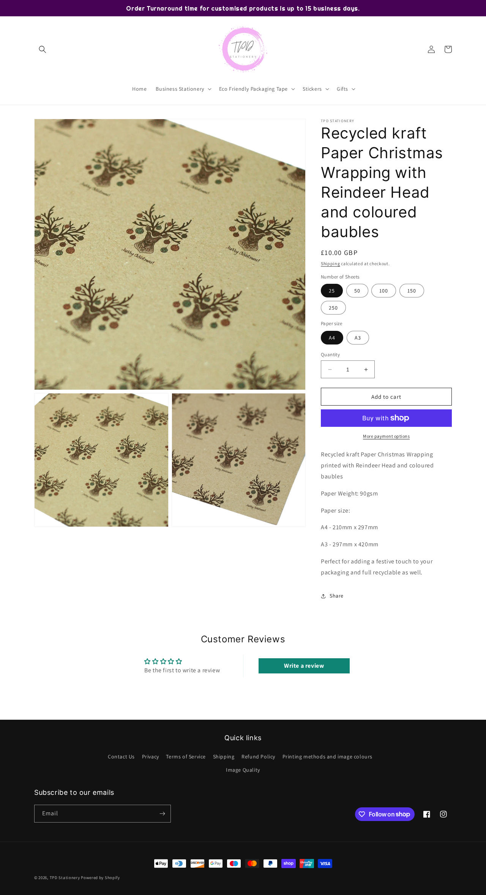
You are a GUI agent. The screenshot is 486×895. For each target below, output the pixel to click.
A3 (358, 337)
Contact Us (121, 756)
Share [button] (337, 595)
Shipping (330, 263)
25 (332, 290)
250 (333, 307)
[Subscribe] (162, 814)
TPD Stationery (65, 877)
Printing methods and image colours (327, 756)
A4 (332, 337)
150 (411, 290)
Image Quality (243, 769)
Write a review (304, 666)
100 (383, 290)
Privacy (150, 756)
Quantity (330, 354)
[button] (42, 49)
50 (357, 290)
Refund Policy (258, 756)
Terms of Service (186, 756)
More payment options (386, 436)
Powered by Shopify (100, 877)
